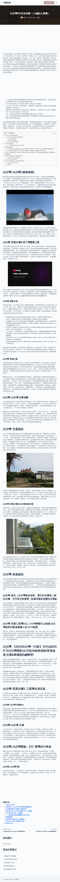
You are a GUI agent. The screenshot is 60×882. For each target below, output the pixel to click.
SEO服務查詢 (48, 2)
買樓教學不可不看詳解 (10, 856)
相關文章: (9, 164)
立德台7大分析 (10, 805)
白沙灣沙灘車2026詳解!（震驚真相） (16, 809)
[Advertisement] (30, 40)
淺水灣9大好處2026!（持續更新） (16, 819)
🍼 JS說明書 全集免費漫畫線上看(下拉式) (18, 815)
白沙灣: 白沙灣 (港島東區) (11, 135)
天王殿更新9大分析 (9, 862)
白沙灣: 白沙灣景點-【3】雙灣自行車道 (14, 161)
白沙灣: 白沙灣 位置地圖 (13, 141)
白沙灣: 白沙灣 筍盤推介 (15, 157)
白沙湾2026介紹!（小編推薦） (15, 813)
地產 (38, 17)
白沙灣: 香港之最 (13, 140)
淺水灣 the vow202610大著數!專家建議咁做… (19, 807)
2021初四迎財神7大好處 (10, 859)
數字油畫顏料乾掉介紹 (10, 869)
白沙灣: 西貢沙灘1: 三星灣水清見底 (13, 155)
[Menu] (56, 2)
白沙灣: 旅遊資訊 (9, 147)
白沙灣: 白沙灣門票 (14, 162)
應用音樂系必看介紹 (9, 866)
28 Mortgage (7, 844)
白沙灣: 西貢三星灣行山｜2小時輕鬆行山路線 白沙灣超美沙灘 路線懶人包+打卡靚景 (27, 150)
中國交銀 (7, 2)
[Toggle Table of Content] (53, 133)
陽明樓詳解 (9, 817)
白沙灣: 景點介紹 (12, 138)
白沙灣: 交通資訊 (9, 143)
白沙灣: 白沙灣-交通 (12, 159)
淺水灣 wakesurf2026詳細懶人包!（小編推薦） (19, 811)
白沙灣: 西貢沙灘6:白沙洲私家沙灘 (17, 145)
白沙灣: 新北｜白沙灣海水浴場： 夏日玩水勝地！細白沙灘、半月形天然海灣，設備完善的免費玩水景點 (30, 148)
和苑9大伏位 (9, 823)
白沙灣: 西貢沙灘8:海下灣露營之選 (15, 137)
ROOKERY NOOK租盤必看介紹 (15, 821)
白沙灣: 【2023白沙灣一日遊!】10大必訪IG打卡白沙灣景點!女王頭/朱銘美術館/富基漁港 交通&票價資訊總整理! (30, 153)
